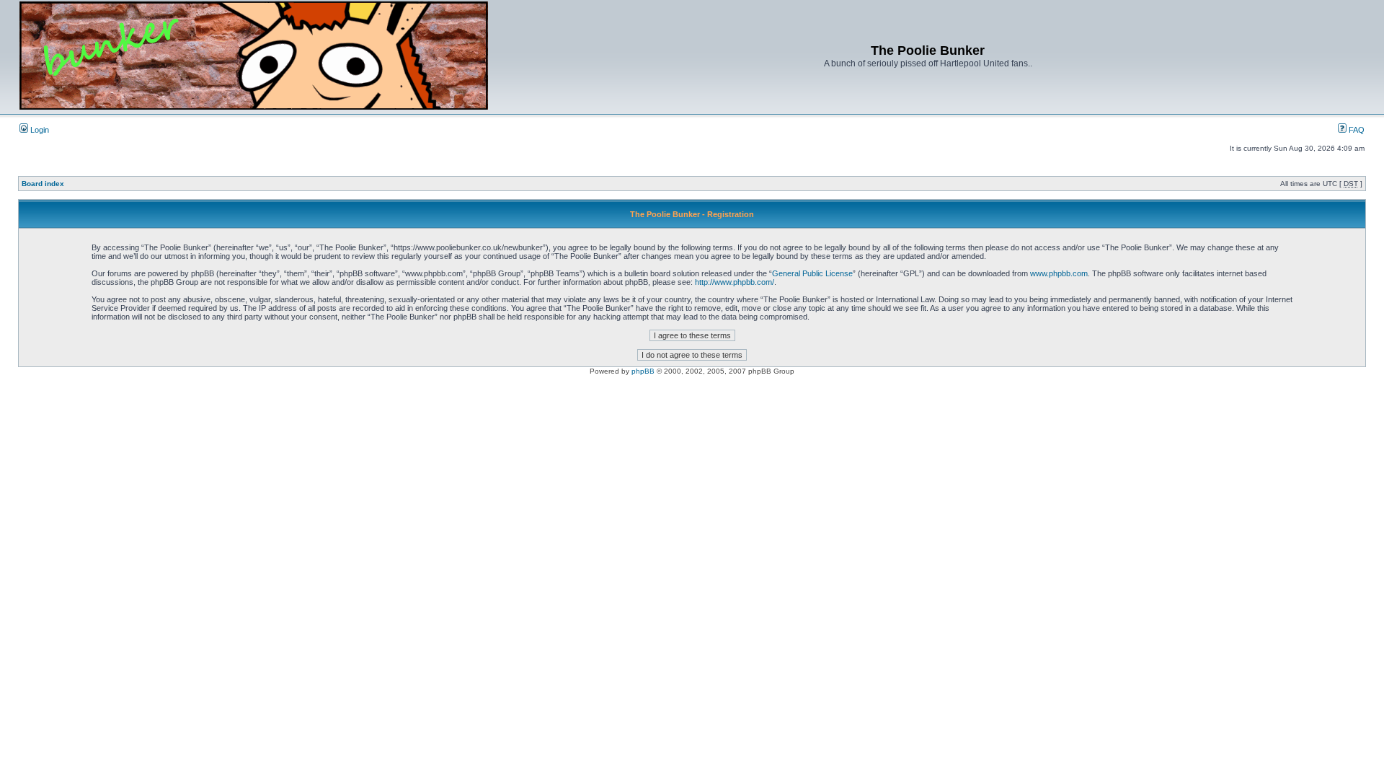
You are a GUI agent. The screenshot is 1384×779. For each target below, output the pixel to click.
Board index (43, 184)
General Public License (812, 273)
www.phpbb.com (1059, 273)
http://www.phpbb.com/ (734, 282)
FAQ (1356, 130)
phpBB (643, 371)
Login (38, 130)
